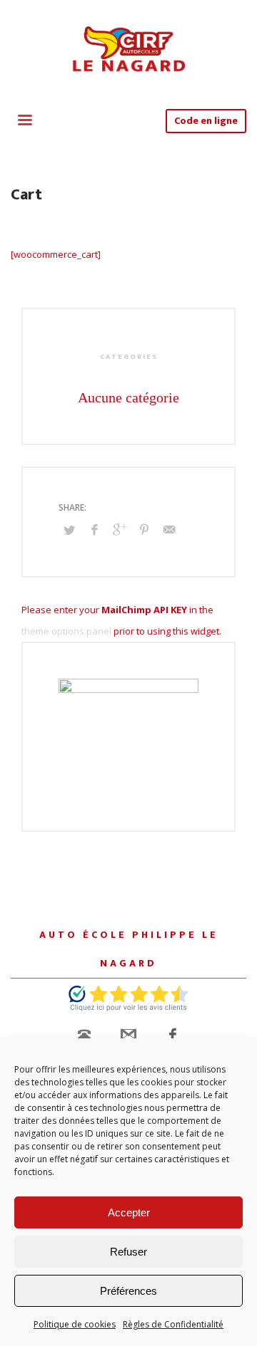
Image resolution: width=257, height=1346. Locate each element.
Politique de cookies (75, 1324)
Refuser (128, 1252)
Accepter (129, 1212)
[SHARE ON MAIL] (169, 529)
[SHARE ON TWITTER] (69, 530)
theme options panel (66, 631)
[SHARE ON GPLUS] (119, 529)
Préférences (128, 1291)
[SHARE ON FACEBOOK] (94, 529)
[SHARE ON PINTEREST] (144, 529)
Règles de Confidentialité (173, 1324)
